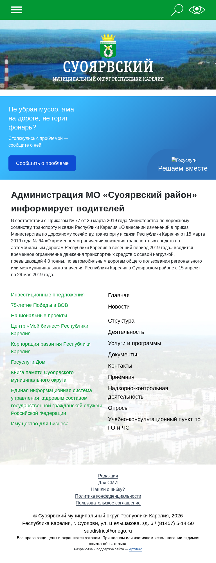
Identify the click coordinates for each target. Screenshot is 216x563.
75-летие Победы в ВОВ (39, 305)
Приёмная (121, 377)
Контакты (120, 366)
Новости (119, 306)
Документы (122, 354)
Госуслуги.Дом (28, 362)
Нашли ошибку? (108, 489)
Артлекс (135, 549)
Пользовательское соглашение (108, 503)
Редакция (108, 475)
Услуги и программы (134, 343)
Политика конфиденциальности (108, 496)
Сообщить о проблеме (42, 163)
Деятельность (126, 332)
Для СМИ (108, 482)
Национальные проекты (39, 315)
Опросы (118, 408)
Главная (119, 295)
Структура (121, 321)
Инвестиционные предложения (48, 295)
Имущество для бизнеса (40, 423)
